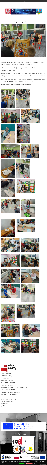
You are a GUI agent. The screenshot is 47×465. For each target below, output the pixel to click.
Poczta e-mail (4, 406)
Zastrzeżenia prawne (28, 433)
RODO (7, 433)
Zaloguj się (3, 405)
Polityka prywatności (23, 434)
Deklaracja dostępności (16, 433)
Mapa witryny (38, 433)
